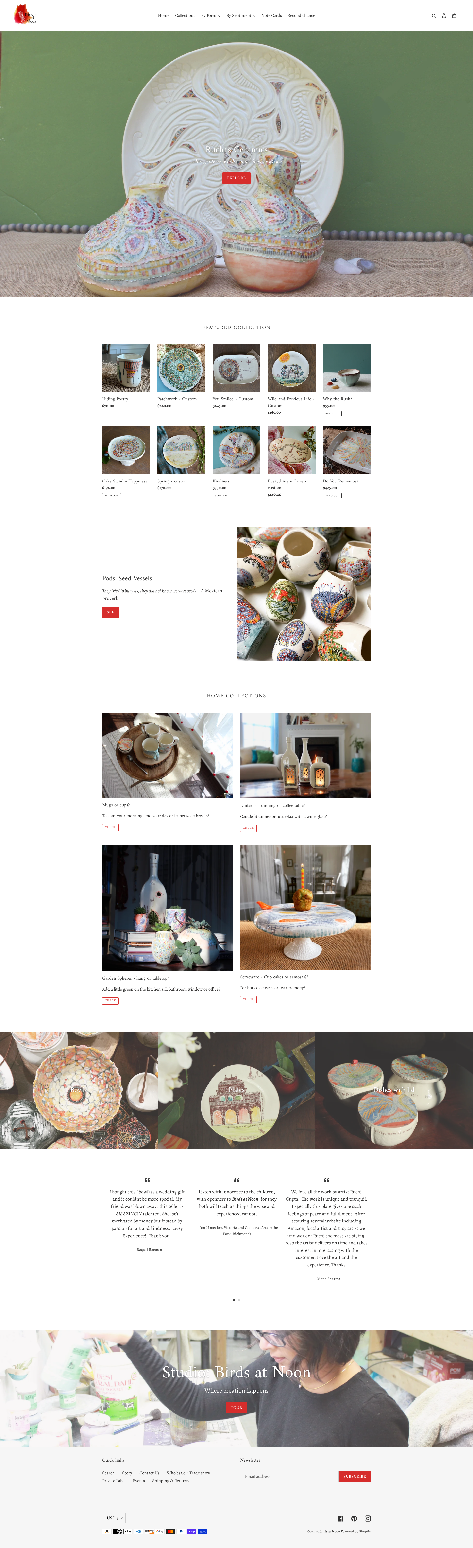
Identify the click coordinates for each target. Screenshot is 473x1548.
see (110, 612)
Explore (236, 178)
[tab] (234, 1300)
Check (110, 827)
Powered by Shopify (356, 1531)
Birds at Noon (329, 1531)
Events (139, 1481)
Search (108, 1473)
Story (127, 1473)
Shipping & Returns (170, 1481)
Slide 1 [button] (234, 1300)
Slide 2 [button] (238, 1300)
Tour (236, 1407)
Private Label (113, 1481)
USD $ (112, 1518)
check (248, 828)
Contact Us (149, 1473)
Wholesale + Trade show (188, 1473)
